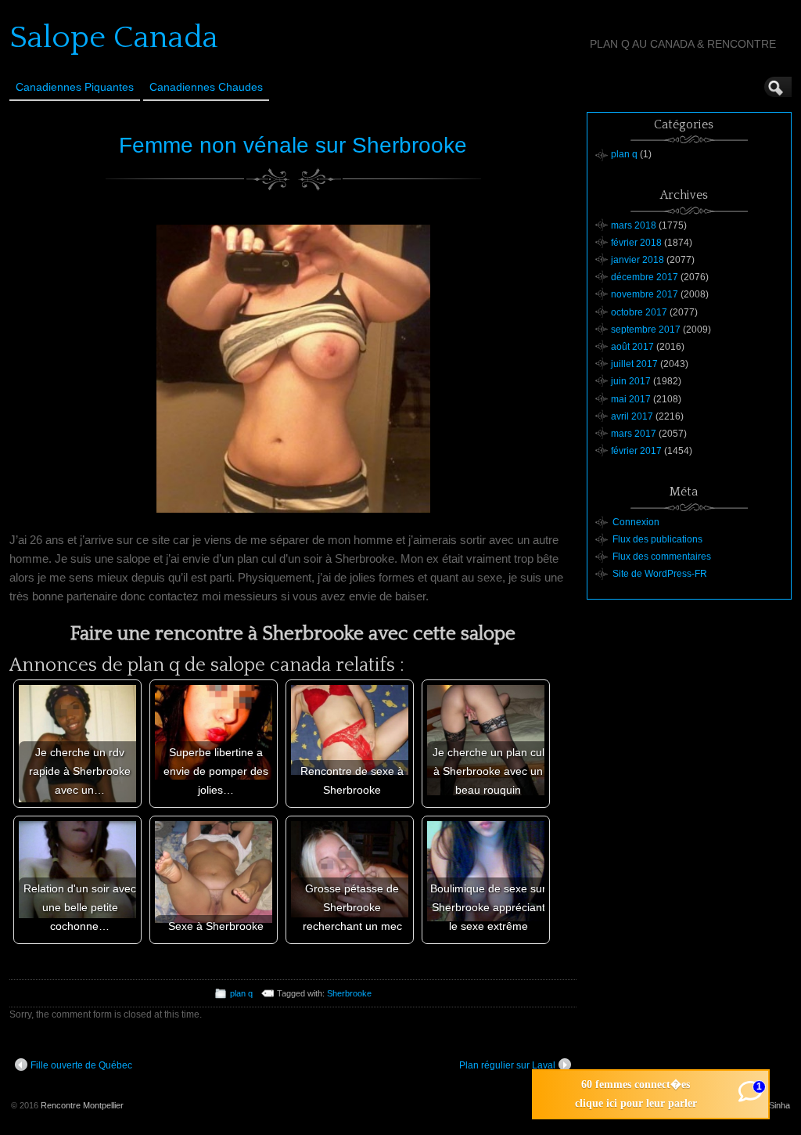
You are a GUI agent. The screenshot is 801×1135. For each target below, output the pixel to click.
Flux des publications (657, 539)
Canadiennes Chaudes (206, 87)
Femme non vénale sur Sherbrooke (293, 145)
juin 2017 (631, 381)
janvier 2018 (637, 259)
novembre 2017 (644, 294)
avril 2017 (632, 416)
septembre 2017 (646, 329)
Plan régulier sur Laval (507, 1065)
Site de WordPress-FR (659, 573)
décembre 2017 (644, 277)
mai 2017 (631, 399)
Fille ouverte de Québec (81, 1065)
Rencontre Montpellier (82, 1105)
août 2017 (632, 346)
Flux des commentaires (661, 556)
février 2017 (636, 450)
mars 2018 (633, 225)
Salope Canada (113, 37)
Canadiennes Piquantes (75, 87)
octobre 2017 (639, 312)
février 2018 (636, 242)
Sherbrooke (349, 993)
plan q (241, 993)
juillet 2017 (634, 364)
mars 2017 (633, 433)
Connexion (635, 522)
